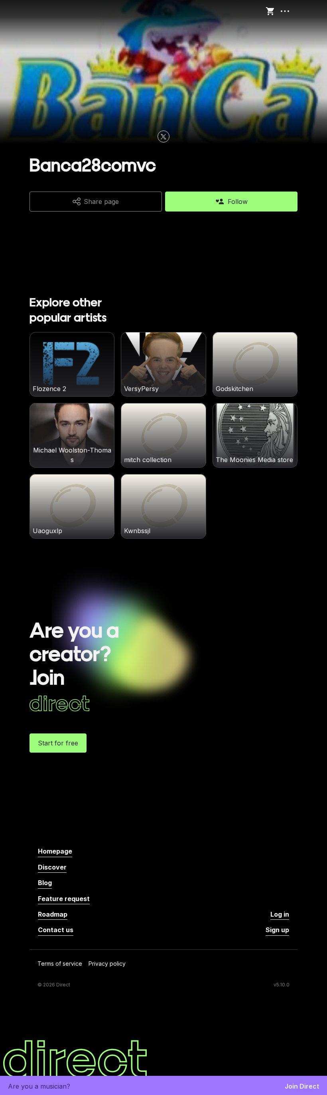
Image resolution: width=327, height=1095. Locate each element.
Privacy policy (107, 964)
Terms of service (59, 964)
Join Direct (302, 1086)
